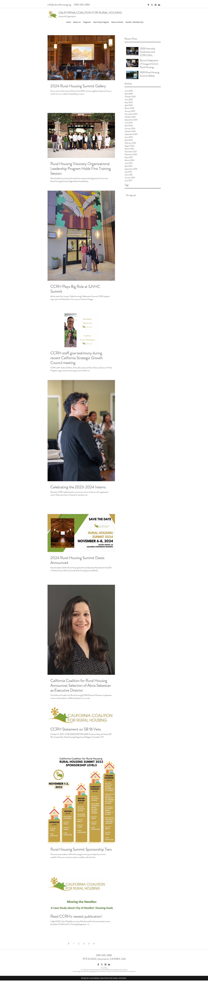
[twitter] (152, 5)
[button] (77, 22)
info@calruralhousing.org (59, 4)
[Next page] (94, 943)
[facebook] (148, 5)
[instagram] (155, 5)
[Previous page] (68, 943)
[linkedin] (159, 5)
